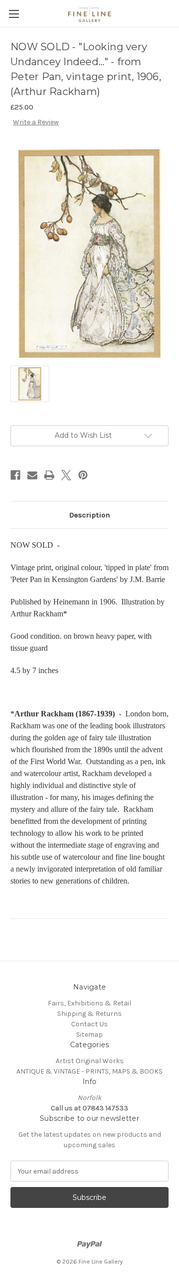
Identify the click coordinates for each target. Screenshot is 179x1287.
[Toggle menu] (13, 13)
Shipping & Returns (89, 1013)
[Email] (32, 475)
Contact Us (89, 1024)
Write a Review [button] (36, 122)
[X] (66, 475)
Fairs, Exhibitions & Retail (89, 1003)
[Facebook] (15, 475)
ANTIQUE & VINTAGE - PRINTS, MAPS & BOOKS (89, 1071)
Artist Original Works (90, 1061)
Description (89, 514)
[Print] (49, 475)
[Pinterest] (83, 475)
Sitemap (89, 1034)
